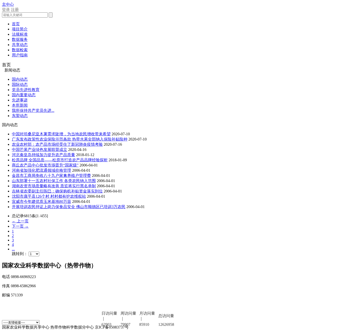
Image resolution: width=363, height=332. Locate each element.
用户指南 (20, 55)
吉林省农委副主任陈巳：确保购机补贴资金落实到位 (57, 191)
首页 (16, 24)
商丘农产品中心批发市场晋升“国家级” (45, 165)
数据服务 (20, 39)
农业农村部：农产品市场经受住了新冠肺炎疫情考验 (57, 144)
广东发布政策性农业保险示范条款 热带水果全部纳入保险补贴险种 (69, 139)
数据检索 (20, 50)
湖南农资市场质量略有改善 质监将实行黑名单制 (54, 186)
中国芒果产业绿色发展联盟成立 (39, 149)
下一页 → (20, 226)
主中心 (8, 4)
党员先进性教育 (26, 90)
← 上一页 (20, 221)
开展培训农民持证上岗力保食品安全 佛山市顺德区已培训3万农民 (68, 207)
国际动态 (20, 84)
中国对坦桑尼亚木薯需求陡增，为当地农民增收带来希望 (61, 134)
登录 (6, 9)
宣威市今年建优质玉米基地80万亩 (41, 201)
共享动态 (20, 45)
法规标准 (20, 34)
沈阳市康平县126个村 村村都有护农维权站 (49, 196)
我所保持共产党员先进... (33, 110)
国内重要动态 (24, 95)
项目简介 (20, 29)
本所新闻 (20, 105)
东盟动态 (20, 116)
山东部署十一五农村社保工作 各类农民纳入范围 (54, 181)
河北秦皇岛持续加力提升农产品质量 (43, 155)
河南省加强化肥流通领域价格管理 (41, 170)
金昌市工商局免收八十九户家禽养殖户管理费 (51, 175)
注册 (15, 9)
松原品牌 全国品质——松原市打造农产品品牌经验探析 (60, 160)
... (13, 249)
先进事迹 (20, 100)
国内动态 (20, 79)
